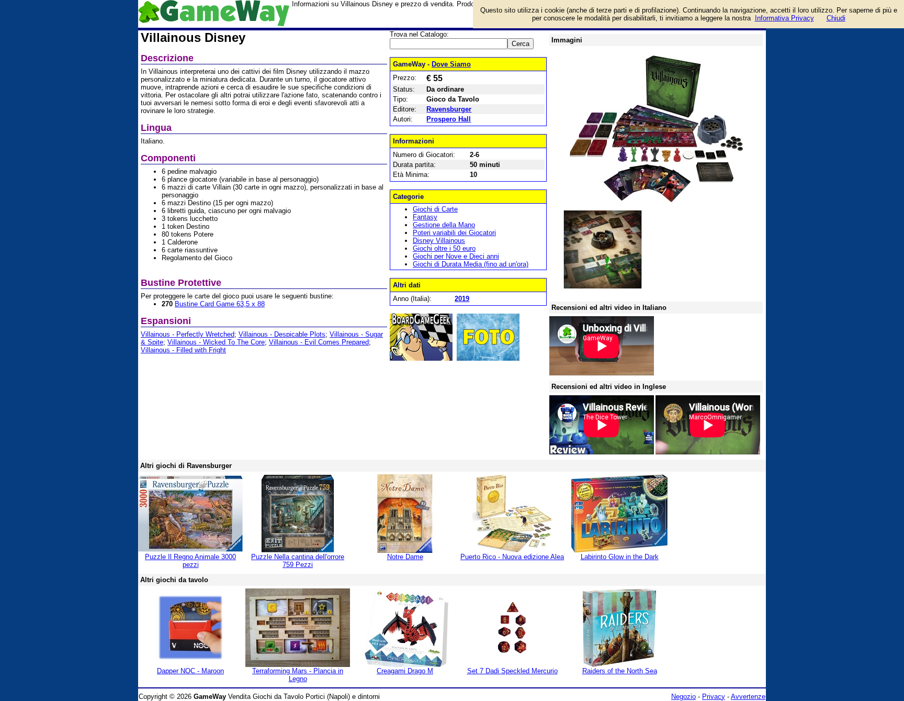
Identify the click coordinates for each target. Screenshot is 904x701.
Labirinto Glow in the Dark (620, 557)
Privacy (713, 696)
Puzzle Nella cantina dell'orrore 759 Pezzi (297, 561)
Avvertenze (748, 696)
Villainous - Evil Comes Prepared (319, 342)
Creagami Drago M (405, 671)
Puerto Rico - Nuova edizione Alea (512, 557)
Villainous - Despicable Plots (282, 334)
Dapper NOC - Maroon (190, 671)
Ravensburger (448, 109)
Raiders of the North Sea (619, 671)
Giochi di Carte (435, 209)
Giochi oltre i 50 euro (444, 248)
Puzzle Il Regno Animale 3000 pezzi (190, 561)
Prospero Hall (448, 119)
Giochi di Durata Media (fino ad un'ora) (470, 264)
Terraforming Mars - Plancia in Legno (297, 675)
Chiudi (836, 18)
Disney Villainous (439, 240)
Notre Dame (405, 557)
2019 (462, 299)
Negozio (683, 696)
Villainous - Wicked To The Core (216, 342)
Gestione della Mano (444, 225)
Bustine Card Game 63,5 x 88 (220, 304)
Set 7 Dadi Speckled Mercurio (512, 671)
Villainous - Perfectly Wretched (187, 334)
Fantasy (425, 217)
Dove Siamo (451, 64)
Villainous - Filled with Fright (183, 350)
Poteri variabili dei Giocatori (454, 233)
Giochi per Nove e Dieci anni (456, 256)
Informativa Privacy (784, 18)
